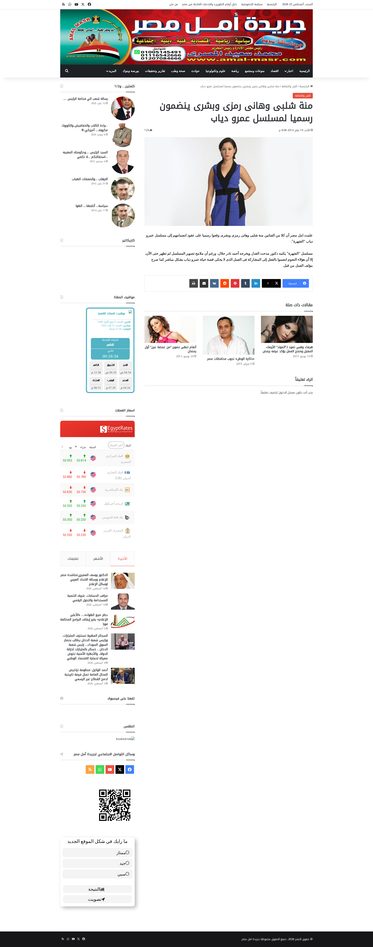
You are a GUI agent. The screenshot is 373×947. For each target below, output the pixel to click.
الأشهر (98, 559)
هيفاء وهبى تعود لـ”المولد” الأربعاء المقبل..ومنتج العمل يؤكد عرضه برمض (288, 349)
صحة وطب (178, 71)
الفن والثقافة (289, 86)
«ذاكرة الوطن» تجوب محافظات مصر (230, 359)
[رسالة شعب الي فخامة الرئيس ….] (123, 108)
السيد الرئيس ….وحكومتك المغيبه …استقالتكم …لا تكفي (85, 154)
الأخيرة (122, 559)
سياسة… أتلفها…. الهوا (92, 206)
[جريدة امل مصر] (186, 37)
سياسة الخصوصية (251, 4)
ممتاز (121, 852)
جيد (123, 863)
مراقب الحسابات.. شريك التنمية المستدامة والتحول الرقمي (87, 598)
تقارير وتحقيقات (155, 71)
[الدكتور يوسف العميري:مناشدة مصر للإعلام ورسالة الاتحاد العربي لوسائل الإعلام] (123, 581)
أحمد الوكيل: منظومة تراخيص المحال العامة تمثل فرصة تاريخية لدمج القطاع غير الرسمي (86, 674)
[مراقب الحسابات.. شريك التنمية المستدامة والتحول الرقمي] (123, 601)
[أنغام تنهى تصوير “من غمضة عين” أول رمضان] (170, 329)
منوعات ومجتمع (255, 71)
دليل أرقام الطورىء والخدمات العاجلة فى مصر (209, 4)
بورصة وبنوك (131, 71)
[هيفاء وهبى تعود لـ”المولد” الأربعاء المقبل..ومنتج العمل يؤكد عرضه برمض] (287, 329)
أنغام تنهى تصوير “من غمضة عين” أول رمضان (170, 349)
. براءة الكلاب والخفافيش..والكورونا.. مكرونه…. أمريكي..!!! (84, 128)
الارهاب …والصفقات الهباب (90, 179)
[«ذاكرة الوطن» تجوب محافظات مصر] (228, 335)
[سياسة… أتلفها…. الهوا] (123, 215)
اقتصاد (275, 71)
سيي (121, 873)
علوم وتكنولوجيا (215, 71)
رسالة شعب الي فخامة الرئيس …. (85, 99)
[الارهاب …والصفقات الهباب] (123, 189)
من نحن (173, 4)
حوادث (195, 71)
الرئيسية (272, 4)
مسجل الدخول (286, 392)
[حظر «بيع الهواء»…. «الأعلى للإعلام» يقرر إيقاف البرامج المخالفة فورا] (123, 621)
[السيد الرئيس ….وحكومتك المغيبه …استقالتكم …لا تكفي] (123, 162)
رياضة (235, 71)
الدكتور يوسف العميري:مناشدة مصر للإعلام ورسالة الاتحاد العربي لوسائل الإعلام (84, 579)
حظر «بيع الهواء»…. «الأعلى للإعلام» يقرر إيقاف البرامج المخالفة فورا (84, 619)
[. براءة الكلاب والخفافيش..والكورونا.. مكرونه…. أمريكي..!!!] (123, 135)
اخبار (290, 71)
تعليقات (73, 559)
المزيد (112, 71)
